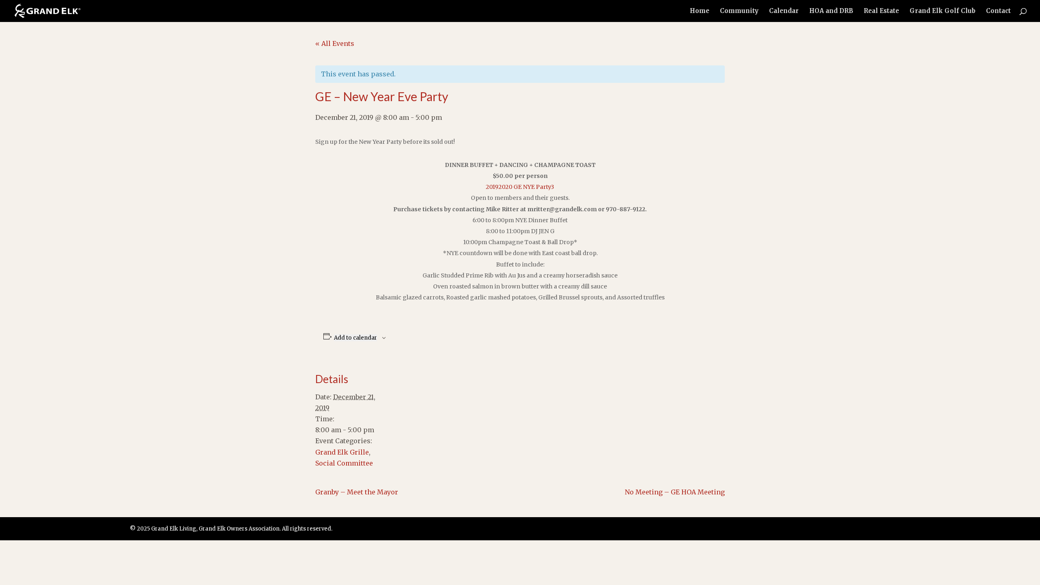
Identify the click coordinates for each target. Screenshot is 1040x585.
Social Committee (344, 463)
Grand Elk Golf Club (942, 11)
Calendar (784, 11)
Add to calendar (355, 337)
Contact (998, 11)
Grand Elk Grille (342, 452)
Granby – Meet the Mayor (356, 492)
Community (739, 11)
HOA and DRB (831, 11)
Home (699, 11)
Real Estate (881, 11)
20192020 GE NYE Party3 (520, 187)
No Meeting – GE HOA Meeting (675, 492)
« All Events (334, 43)
